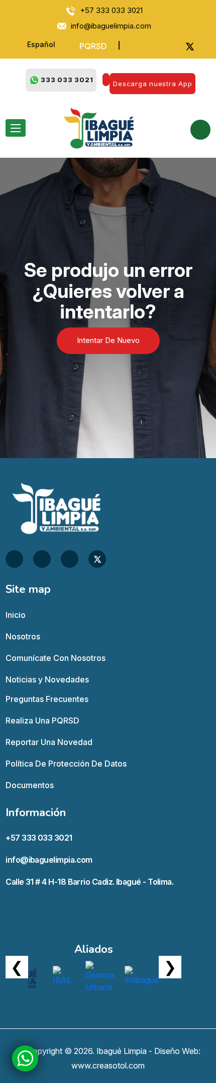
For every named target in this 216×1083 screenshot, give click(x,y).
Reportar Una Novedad (49, 742)
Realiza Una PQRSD (42, 720)
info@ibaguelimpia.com (49, 860)
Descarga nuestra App (152, 84)
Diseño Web (176, 1051)
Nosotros (23, 636)
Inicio (16, 615)
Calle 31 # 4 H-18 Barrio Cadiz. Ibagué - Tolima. (89, 882)
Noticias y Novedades (47, 679)
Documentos (30, 785)
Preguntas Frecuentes (47, 699)
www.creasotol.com (108, 1065)
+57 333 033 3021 (39, 838)
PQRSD (93, 46)
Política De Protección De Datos (66, 764)
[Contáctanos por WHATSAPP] (25, 1058)
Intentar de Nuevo (108, 340)
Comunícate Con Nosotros (55, 658)
